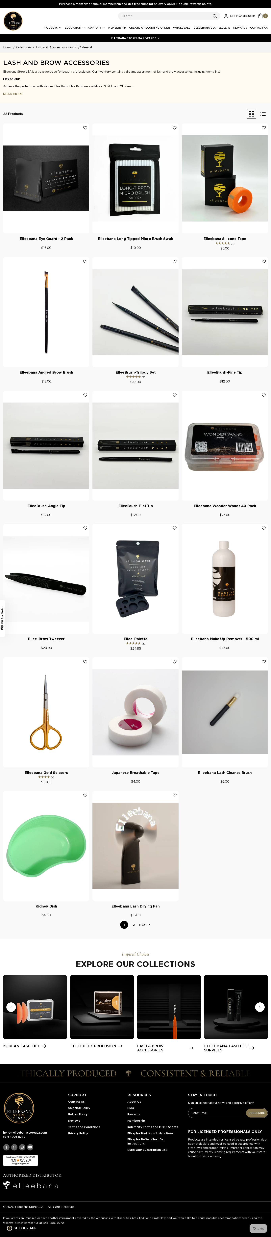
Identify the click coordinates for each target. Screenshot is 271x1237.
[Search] (214, 16)
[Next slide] (260, 1007)
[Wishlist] (85, 128)
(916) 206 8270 (14, 1136)
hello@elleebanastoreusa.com (25, 1132)
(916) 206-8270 (53, 1222)
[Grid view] (251, 114)
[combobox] (169, 16)
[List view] (263, 114)
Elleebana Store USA (29, 1206)
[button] (135, 38)
